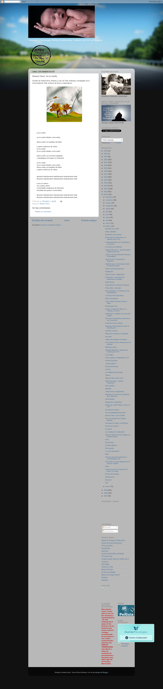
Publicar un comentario (43, 211)
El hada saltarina (111, 445)
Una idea (108, 336)
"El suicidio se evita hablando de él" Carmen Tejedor (117, 462)
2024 (106, 154)
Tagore (107, 375)
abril (107, 220)
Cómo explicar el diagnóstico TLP (117, 358)
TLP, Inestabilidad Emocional (115, 412)
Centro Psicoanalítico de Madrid (112, 554)
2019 (106, 168)
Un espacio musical (112, 410)
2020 (106, 165)
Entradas (107, 527)
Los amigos (109, 355)
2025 (106, 151)
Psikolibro (104, 580)
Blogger (105, 672)
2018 (106, 171)
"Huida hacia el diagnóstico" (115, 391)
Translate (118, 143)
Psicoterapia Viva (111, 306)
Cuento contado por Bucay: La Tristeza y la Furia (116, 310)
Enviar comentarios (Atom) (51, 225)
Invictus (108, 369)
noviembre (110, 200)
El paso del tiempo (111, 366)
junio (107, 214)
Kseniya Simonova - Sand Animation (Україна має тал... (118, 250)
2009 (106, 490)
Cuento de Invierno (112, 426)
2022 (106, 159)
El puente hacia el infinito (114, 323)
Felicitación (109, 271)
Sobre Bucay (109, 282)
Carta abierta (109, 386)
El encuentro (109, 448)
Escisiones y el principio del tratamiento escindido (114, 278)
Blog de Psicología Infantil (110, 575)
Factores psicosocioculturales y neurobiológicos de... (116, 458)
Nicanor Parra (44, 204)
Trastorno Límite (107, 567)
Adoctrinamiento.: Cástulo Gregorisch (114, 382)
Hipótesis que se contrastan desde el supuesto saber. (117, 265)
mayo (108, 217)
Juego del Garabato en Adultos (116, 339)
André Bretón (110, 399)
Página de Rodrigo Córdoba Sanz (113, 540)
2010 (106, 194)
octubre (108, 203)
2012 (106, 189)
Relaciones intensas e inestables (116, 333)
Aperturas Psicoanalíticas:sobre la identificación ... (117, 327)
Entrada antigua (88, 220)
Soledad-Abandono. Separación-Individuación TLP (116, 351)
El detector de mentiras (113, 234)
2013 (106, 186)
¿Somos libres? (110, 363)
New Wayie (105, 564)
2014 (106, 183)
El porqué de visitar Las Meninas (116, 423)
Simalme (104, 577)
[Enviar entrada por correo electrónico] (61, 201)
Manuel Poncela (107, 569)
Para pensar (109, 442)
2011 (106, 191)
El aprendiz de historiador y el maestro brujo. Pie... (115, 238)
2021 (106, 162)
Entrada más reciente (42, 220)
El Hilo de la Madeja (108, 572)
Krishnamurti (109, 477)
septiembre (110, 206)
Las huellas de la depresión (115, 432)
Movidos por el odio (112, 229)
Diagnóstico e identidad (113, 402)
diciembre (109, 197)
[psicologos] (110, 597)
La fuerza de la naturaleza (114, 295)
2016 (106, 177)
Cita (106, 483)
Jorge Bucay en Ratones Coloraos (117, 285)
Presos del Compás (112, 474)
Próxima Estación (111, 360)
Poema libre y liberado (113, 288)
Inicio (66, 220)
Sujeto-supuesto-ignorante (114, 269)
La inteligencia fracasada (114, 372)
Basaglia (108, 388)
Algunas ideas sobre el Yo (114, 378)
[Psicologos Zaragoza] (126, 615)
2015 (106, 180)
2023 (106, 156)
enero (108, 486)
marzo (108, 223)
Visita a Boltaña (110, 232)
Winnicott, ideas (110, 347)
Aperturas (104, 551)
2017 (106, 174)
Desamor (108, 480)
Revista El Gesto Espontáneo (111, 543)
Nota (107, 454)
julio (107, 211)
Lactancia (104, 561)
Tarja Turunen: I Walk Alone (115, 274)
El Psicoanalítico (107, 546)
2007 (106, 496)
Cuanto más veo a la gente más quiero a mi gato (116, 470)
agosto (108, 209)
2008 (106, 493)
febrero (108, 226)
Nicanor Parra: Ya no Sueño (115, 415)
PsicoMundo (105, 548)
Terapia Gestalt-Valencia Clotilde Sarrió (115, 559)
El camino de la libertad (113, 247)
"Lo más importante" (112, 451)
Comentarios (109, 531)
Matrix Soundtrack (111, 298)
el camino (108, 429)
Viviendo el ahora (111, 331)
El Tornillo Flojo (106, 556)
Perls (107, 439)
